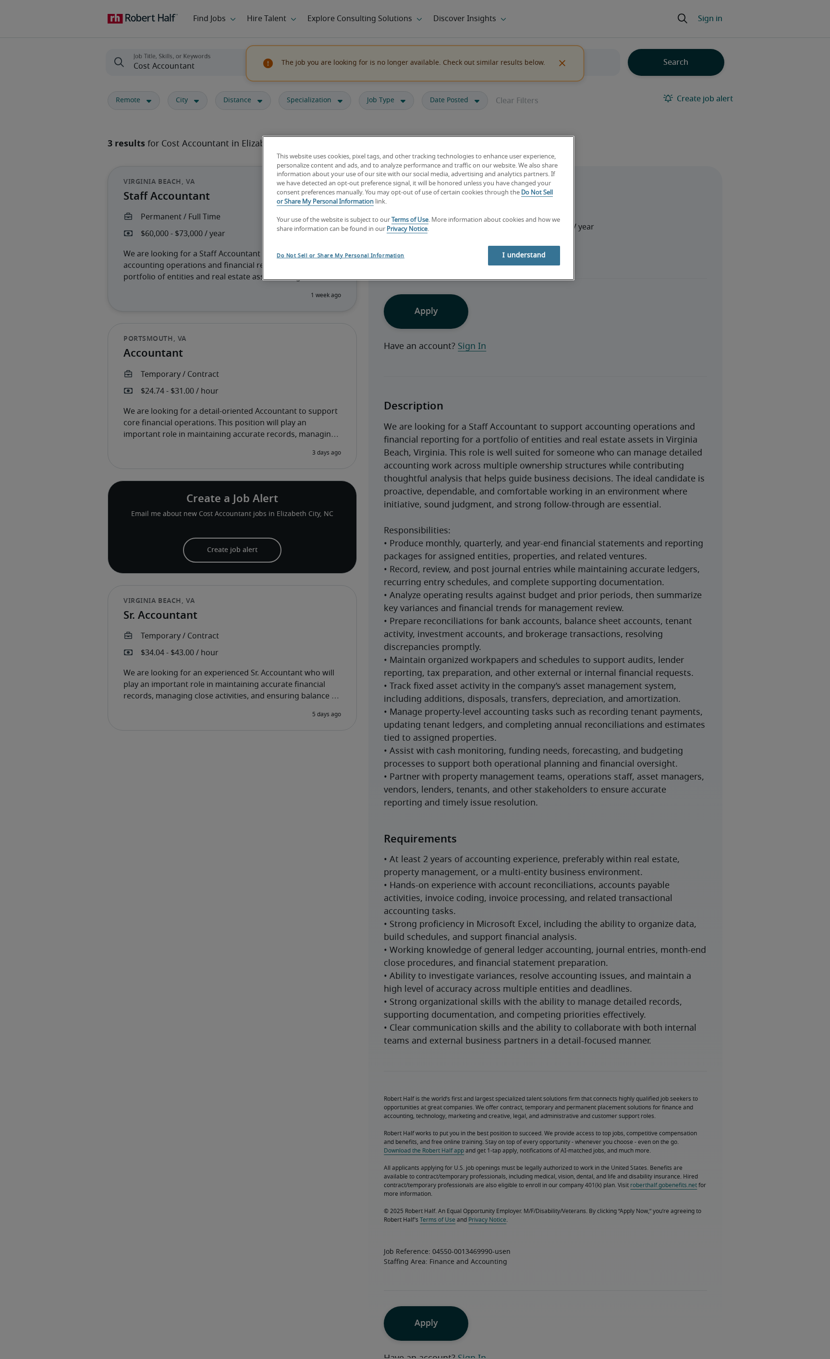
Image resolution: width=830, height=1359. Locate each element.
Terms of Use (409, 220)
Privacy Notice (407, 229)
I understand (524, 255)
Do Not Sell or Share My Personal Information (340, 255)
